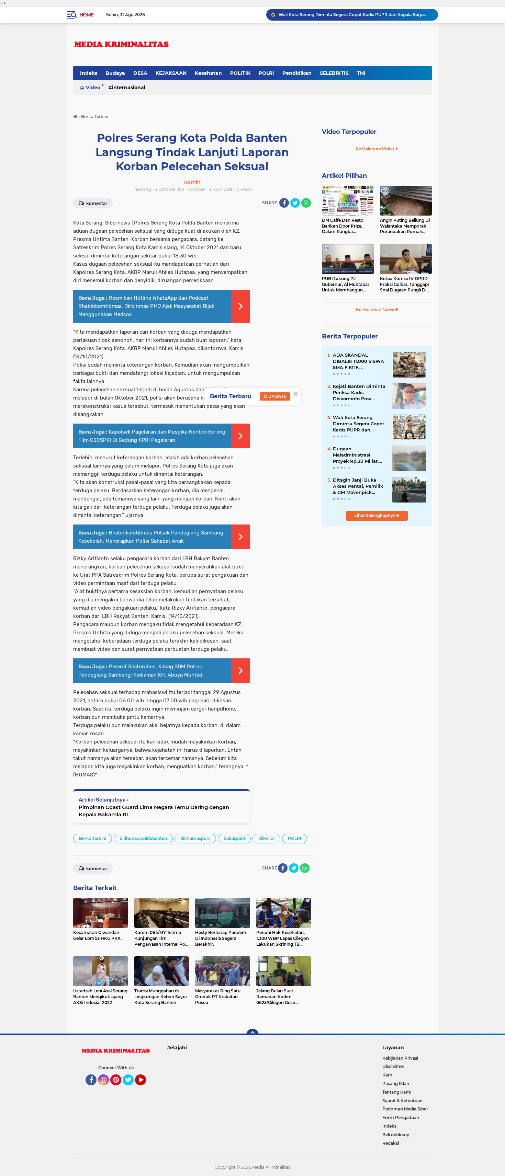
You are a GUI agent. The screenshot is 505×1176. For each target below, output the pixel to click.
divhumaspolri (195, 838)
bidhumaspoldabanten (143, 838)
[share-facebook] (284, 203)
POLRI (266, 73)
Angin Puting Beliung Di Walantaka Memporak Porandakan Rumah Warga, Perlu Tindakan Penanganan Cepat (405, 226)
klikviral (266, 838)
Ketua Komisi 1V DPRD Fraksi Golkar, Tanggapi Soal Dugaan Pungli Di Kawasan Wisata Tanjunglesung (404, 284)
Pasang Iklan (395, 1083)
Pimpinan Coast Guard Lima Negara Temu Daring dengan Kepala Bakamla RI (154, 811)
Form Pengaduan (400, 1117)
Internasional (128, 87)
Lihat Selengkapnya (375, 515)
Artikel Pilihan (344, 176)
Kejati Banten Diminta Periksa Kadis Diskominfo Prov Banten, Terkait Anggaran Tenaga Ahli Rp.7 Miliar (359, 392)
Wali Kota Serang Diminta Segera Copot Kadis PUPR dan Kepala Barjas (358, 424)
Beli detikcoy (395, 1134)
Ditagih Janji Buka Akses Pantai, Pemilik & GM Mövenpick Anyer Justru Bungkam (358, 486)
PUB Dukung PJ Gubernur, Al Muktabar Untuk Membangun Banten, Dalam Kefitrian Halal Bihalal (347, 284)
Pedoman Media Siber (405, 1108)
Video (93, 87)
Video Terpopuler (349, 132)
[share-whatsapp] (306, 203)
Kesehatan (208, 73)
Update (276, 396)
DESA (140, 73)
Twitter (131, 1088)
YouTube (145, 1088)
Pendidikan (297, 73)
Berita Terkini (92, 838)
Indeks (88, 73)
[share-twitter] (295, 203)
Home (86, 15)
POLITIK (240, 73)
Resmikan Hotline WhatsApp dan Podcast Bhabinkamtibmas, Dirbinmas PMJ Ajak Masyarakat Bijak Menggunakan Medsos (146, 306)
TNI (361, 73)
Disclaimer (393, 1066)
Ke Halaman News (375, 309)
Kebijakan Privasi (400, 1058)
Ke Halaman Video (375, 148)
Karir (387, 1074)
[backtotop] (252, 1035)
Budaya (115, 73)
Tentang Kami (396, 1092)
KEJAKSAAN (171, 73)
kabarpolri (234, 838)
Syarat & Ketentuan (402, 1100)
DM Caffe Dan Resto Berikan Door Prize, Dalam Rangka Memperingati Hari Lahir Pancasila (347, 226)
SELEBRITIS (334, 73)
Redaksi (390, 1143)
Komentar (96, 203)
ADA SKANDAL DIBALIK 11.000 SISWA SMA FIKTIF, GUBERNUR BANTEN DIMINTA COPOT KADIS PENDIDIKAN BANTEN (358, 361)
